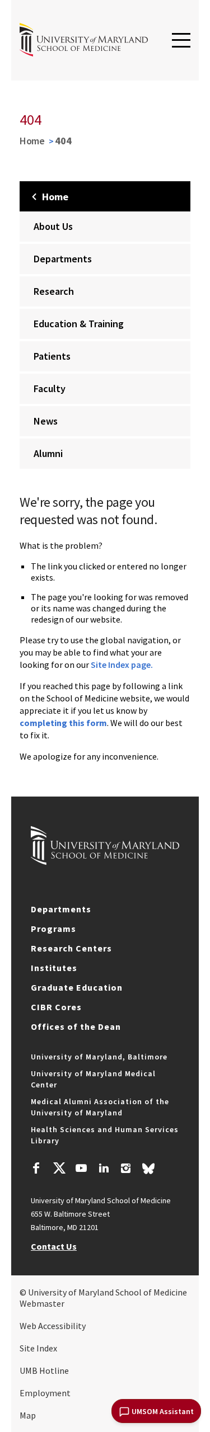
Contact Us (54, 1246)
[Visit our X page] (58, 1169)
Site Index (38, 1348)
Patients (52, 356)
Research (54, 291)
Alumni (48, 453)
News (46, 420)
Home (32, 140)
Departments (63, 258)
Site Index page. (122, 664)
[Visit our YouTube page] (81, 1169)
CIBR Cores (56, 1006)
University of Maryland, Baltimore (99, 1057)
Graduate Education (77, 987)
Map (28, 1415)
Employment (45, 1392)
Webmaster (42, 1303)
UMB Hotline (44, 1370)
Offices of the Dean (76, 1026)
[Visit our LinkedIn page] (103, 1169)
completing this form (63, 722)
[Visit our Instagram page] (125, 1169)
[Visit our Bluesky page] (148, 1171)
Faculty (50, 388)
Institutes (54, 967)
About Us (53, 226)
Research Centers (71, 948)
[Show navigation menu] (181, 41)
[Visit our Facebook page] (36, 1169)
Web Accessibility (53, 1325)
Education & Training (79, 323)
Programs (53, 928)
